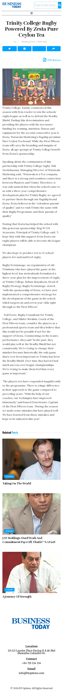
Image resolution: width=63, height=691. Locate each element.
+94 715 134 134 (31, 663)
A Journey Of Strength (16, 596)
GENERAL (9, 476)
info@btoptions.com (31, 673)
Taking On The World (16, 483)
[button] (31, 13)
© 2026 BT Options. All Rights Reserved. (31, 688)
